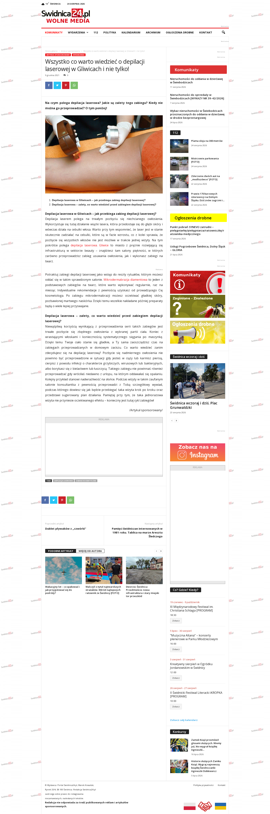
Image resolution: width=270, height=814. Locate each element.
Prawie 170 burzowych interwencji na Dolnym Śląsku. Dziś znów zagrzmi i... (207, 197)
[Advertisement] (104, 449)
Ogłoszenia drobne (180, 32)
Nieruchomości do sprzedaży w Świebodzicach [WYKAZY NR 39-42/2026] (197, 96)
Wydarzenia (76, 32)
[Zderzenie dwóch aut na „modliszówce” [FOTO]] (179, 181)
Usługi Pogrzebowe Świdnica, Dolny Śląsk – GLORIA (197, 248)
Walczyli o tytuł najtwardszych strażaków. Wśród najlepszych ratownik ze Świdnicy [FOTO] (103, 590)
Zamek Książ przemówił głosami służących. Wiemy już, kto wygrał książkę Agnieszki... (206, 744)
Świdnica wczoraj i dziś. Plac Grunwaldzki (193, 405)
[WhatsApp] (74, 85)
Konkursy (179, 732)
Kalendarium (131, 32)
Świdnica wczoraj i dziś (189, 357)
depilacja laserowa (63, 481)
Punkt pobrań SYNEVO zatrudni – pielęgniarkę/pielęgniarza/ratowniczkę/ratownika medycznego (197, 230)
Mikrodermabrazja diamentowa (125, 280)
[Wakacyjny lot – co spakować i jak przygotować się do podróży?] (63, 570)
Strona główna (51, 51)
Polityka (109, 32)
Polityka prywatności (203, 785)
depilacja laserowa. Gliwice (90, 245)
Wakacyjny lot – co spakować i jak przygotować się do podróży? (62, 590)
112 (95, 32)
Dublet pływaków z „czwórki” (65, 528)
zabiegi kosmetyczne (86, 481)
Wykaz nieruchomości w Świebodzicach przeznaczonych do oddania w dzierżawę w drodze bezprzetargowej (197, 114)
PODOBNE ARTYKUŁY (60, 551)
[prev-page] (156, 551)
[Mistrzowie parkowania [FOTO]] (179, 164)
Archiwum (153, 32)
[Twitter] (57, 85)
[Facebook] (49, 85)
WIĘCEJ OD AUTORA (90, 551)
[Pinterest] (65, 85)
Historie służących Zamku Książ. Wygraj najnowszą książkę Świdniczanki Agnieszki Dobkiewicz (206, 766)
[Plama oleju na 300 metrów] (179, 146)
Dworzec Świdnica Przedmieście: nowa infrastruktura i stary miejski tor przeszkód (142, 591)
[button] (223, 32)
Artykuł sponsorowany (70, 51)
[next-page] (161, 551)
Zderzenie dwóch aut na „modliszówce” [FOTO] (205, 177)
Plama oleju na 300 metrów (207, 140)
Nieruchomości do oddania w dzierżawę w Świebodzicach (196, 80)
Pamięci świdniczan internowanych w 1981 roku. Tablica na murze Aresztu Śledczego (137, 532)
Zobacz (176, 620)
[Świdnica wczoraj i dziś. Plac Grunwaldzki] (197, 381)
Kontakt (205, 32)
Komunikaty (53, 32)
